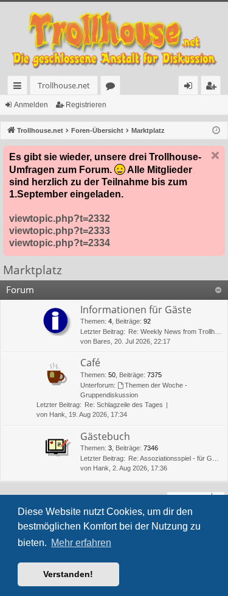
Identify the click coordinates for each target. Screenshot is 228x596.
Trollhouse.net (64, 85)
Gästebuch (105, 436)
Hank (57, 414)
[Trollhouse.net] (114, 39)
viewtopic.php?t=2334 (59, 243)
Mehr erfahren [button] (81, 542)
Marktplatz (32, 270)
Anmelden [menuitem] (191, 87)
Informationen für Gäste (136, 309)
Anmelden (31, 105)
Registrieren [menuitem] (213, 87)
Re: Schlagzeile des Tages (124, 404)
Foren (113, 87)
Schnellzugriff (20, 87)
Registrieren (86, 105)
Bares (102, 341)
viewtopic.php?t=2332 (59, 218)
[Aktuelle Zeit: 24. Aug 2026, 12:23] (216, 131)
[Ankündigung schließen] (215, 155)
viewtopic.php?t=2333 (59, 230)
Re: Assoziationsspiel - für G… (173, 458)
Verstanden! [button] (68, 574)
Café (90, 362)
